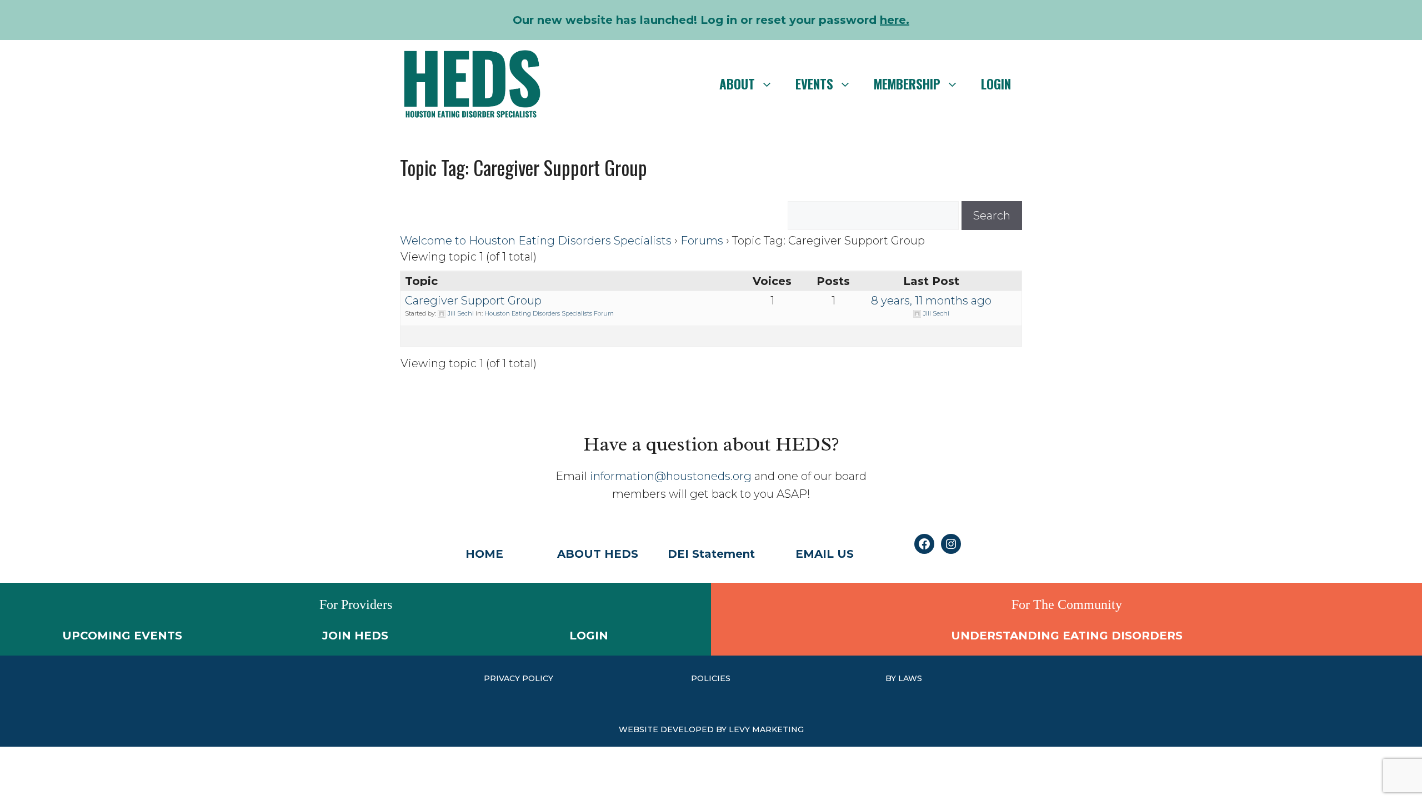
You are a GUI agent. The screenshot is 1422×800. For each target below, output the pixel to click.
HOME (484, 554)
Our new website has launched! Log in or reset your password (711, 20)
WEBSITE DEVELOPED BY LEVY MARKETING (711, 729)
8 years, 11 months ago (931, 300)
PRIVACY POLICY (518, 678)
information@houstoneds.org (671, 476)
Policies (710, 678)
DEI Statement (711, 554)
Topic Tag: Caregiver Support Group (523, 167)
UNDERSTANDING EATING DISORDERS (1067, 635)
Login (996, 83)
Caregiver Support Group (473, 300)
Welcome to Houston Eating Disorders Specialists (536, 240)
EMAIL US (824, 554)
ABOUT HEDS (597, 554)
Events (814, 83)
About (737, 83)
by (891, 678)
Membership (907, 83)
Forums (701, 240)
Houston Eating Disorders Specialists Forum (549, 313)
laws (910, 678)
